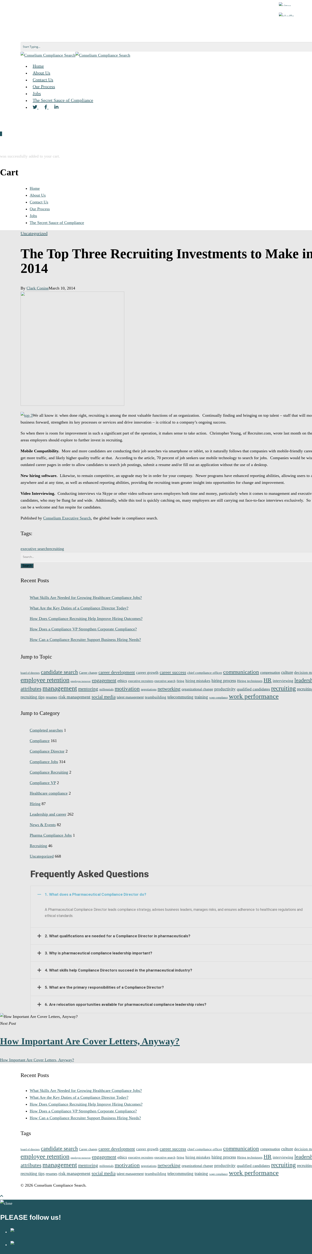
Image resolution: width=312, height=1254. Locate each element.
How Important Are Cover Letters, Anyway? (37, 1060)
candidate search (59, 672)
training (201, 697)
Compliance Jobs (44, 761)
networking (169, 689)
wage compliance (218, 697)
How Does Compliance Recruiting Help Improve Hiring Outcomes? (86, 618)
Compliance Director (47, 751)
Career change (88, 672)
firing (180, 681)
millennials (106, 689)
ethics (122, 680)
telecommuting (180, 697)
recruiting (56, 548)
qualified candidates (253, 689)
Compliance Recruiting (49, 772)
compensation (270, 672)
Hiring (35, 803)
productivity (225, 689)
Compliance (40, 740)
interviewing (283, 680)
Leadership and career (48, 814)
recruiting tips (33, 697)
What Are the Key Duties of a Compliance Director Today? (79, 608)
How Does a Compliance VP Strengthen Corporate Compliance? (83, 629)
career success (173, 672)
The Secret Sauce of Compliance (63, 100)
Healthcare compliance (49, 793)
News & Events (43, 824)
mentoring (88, 689)
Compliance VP (43, 782)
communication (241, 672)
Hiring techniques (249, 681)
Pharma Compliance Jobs (51, 835)
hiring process (224, 680)
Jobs (33, 215)
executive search (34, 548)
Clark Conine (37, 288)
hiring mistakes (197, 680)
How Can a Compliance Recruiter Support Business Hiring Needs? (85, 639)
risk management (74, 696)
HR (268, 680)
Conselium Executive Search (67, 518)
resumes (51, 697)
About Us (38, 195)
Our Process (40, 209)
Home (35, 188)
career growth (147, 672)
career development (116, 672)
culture (287, 672)
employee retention (45, 679)
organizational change (197, 689)
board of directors (30, 673)
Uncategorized (34, 233)
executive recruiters (140, 681)
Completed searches (46, 730)
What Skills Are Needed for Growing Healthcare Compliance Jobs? (86, 597)
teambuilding (155, 697)
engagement (104, 680)
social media (104, 697)
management (59, 688)
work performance (254, 696)
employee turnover (81, 681)
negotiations (148, 689)
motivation (127, 688)
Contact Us (39, 202)
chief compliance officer (204, 672)
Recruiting (38, 845)
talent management (130, 697)
